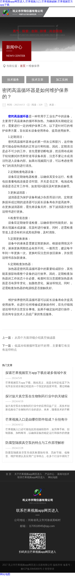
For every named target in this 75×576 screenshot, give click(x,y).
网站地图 (53, 477)
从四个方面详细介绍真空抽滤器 (35, 337)
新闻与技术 (63, 474)
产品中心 (49, 474)
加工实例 (62, 79)
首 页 (8, 474)
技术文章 (37, 79)
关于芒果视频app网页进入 (28, 474)
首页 (22, 65)
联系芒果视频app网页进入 (31, 477)
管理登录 (49, 568)
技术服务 (13, 79)
